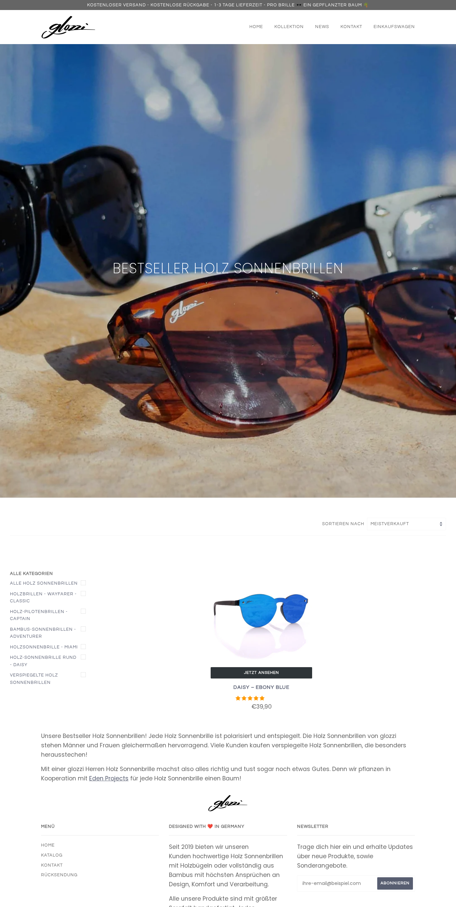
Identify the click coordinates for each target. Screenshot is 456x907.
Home (256, 26)
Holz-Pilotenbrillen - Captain (39, 615)
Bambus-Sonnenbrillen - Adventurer (43, 633)
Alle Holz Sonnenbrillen (44, 583)
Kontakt (351, 26)
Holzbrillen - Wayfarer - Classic (43, 598)
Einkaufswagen (394, 26)
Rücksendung (59, 875)
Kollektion (289, 26)
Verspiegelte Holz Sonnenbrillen (34, 679)
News (322, 26)
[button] (251, 698)
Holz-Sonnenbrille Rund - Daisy (43, 661)
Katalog (51, 855)
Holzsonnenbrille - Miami (44, 647)
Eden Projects (109, 778)
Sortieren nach (344, 523)
